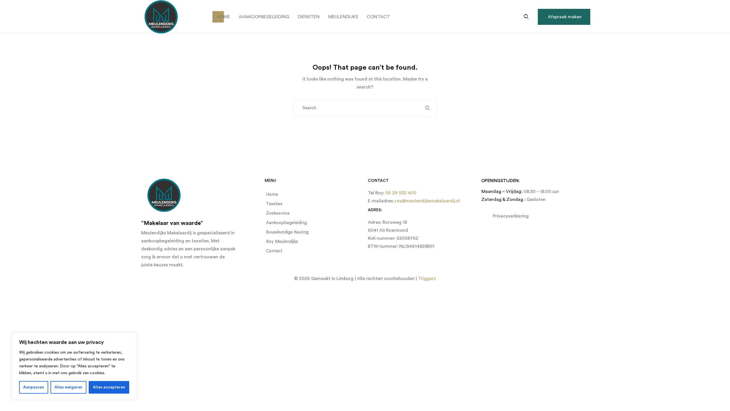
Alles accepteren (109, 387)
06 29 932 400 (400, 193)
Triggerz (427, 278)
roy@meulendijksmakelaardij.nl (427, 201)
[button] (564, 17)
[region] (74, 366)
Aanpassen (33, 387)
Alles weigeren (68, 387)
